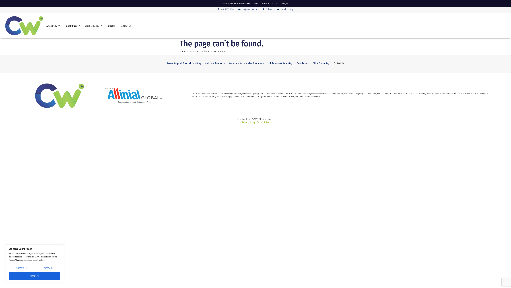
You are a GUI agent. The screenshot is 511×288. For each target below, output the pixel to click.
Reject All (47, 268)
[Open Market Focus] (101, 26)
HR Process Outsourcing (280, 63)
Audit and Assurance (215, 63)
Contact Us (338, 63)
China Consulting (321, 63)
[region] (34, 264)
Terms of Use (262, 122)
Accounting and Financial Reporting (184, 63)
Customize (21, 268)
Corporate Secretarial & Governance (246, 63)
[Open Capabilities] (79, 26)
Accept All (34, 276)
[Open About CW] (59, 26)
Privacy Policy (248, 122)
